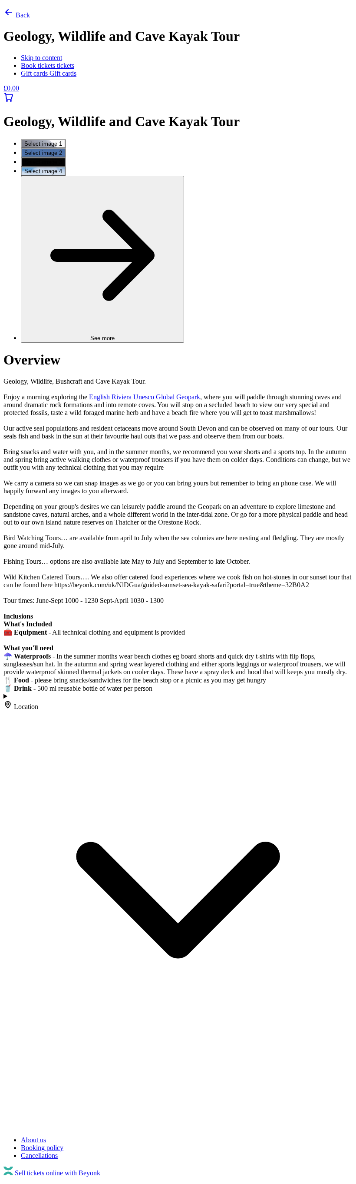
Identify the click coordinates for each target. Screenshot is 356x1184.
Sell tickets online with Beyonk (57, 1173)
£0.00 (11, 88)
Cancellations (39, 1155)
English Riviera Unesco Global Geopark (144, 397)
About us (33, 1140)
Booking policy (42, 1147)
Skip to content (41, 57)
